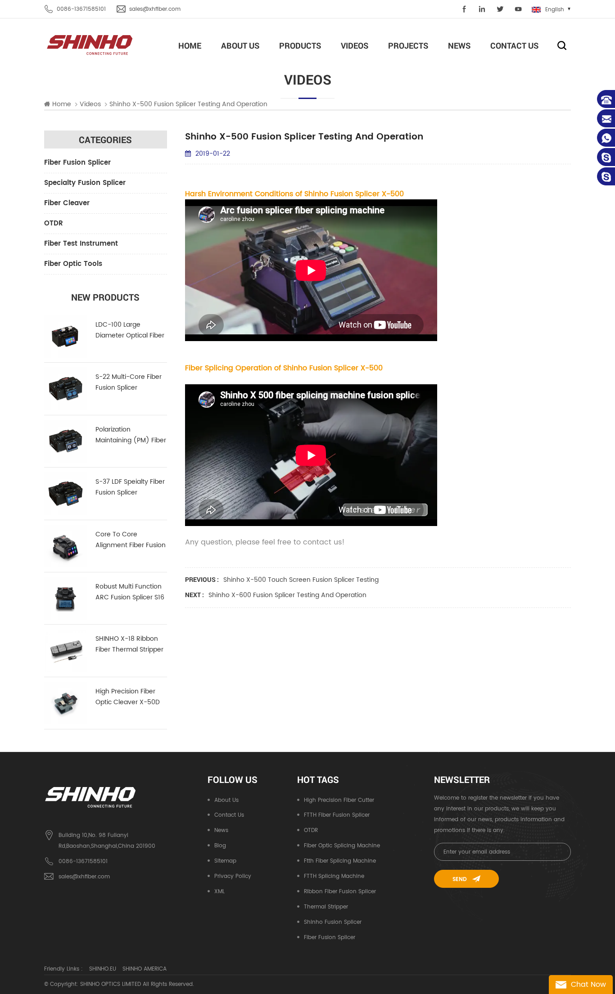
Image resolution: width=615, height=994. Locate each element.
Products (300, 45)
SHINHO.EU (102, 969)
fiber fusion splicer (329, 937)
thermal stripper (326, 907)
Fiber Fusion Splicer (77, 162)
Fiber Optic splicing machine (342, 845)
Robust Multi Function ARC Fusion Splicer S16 (129, 592)
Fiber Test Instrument (81, 243)
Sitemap (225, 861)
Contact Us (514, 45)
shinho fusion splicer (333, 922)
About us (226, 800)
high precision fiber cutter (339, 800)
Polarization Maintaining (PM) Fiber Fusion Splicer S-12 (130, 435)
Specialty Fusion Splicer (85, 183)
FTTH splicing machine (334, 876)
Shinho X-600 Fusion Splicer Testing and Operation (287, 595)
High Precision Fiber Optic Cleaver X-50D (127, 696)
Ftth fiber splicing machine (340, 861)
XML (219, 891)
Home (189, 45)
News (459, 45)
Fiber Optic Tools (73, 264)
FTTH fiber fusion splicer (337, 815)
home (61, 104)
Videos (354, 45)
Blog (220, 845)
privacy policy (232, 876)
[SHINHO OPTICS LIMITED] (90, 44)
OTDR (53, 223)
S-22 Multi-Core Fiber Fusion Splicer (128, 382)
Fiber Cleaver (67, 203)
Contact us (229, 815)
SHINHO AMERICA (144, 969)
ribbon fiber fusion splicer (340, 891)
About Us (240, 45)
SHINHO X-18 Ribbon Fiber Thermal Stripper (129, 644)
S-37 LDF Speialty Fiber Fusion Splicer (130, 487)
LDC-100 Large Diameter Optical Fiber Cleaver (129, 330)
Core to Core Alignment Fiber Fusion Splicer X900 (130, 540)
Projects (408, 45)
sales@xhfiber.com (155, 9)
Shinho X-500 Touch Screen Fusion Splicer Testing (301, 580)
